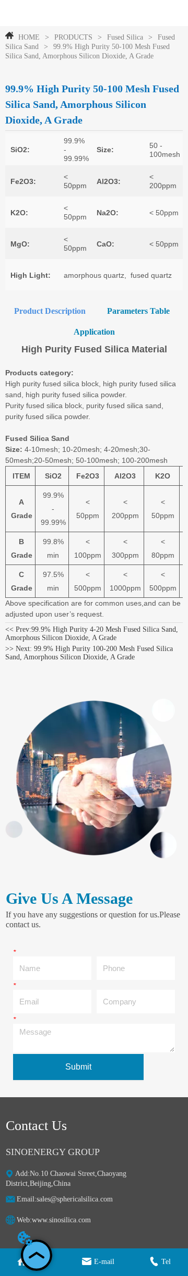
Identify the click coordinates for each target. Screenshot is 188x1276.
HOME (29, 37)
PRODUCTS (73, 37)
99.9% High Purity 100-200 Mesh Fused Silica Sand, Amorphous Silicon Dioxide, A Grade (89, 653)
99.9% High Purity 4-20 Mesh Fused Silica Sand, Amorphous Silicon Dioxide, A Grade (91, 633)
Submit (78, 1066)
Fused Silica (125, 37)
